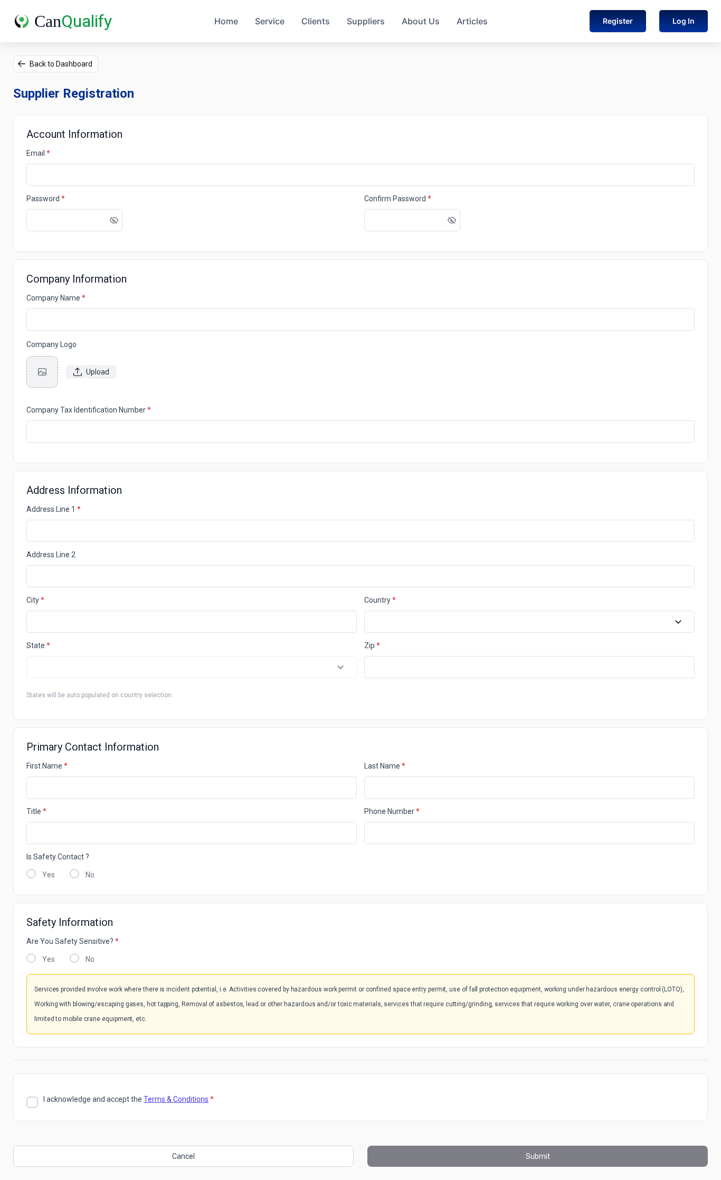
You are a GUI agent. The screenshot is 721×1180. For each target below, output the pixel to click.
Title (36, 811)
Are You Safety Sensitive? (72, 941)
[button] (678, 622)
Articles (472, 21)
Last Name (384, 766)
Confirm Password (397, 198)
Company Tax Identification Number (88, 410)
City (35, 600)
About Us (421, 21)
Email (38, 153)
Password (45, 198)
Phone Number (392, 811)
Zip (372, 645)
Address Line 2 (50, 554)
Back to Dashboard (61, 64)
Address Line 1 (53, 509)
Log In (683, 20)
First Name (47, 766)
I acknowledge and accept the (128, 1099)
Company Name (56, 298)
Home (226, 21)
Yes (48, 874)
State (38, 645)
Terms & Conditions (176, 1099)
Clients (315, 21)
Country (380, 600)
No (90, 874)
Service (269, 21)
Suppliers (366, 21)
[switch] (114, 220)
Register (618, 20)
